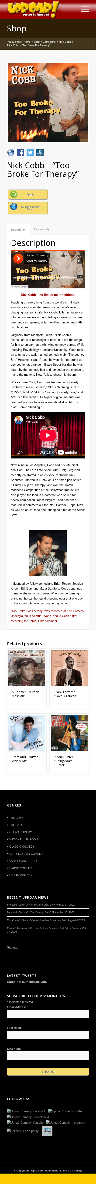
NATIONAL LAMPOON (23, 839)
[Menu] (82, 9)
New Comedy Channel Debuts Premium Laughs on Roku (37, 920)
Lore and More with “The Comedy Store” (29, 912)
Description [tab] (18, 229)
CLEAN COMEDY (20, 832)
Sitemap (12, 947)
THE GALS (16, 825)
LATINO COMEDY (20, 868)
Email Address (17, 1007)
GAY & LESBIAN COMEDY (26, 853)
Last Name (14, 1048)
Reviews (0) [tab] (41, 229)
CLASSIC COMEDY (21, 846)
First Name (14, 1027)
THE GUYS (16, 817)
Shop (17, 28)
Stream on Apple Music (30, 208)
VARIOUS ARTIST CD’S (24, 861)
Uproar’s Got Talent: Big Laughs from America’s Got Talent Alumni (43, 927)
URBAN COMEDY (20, 875)
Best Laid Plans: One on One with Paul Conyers (32, 904)
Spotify (30, 194)
